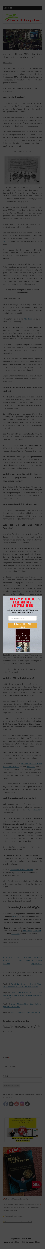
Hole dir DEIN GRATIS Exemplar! (23, 625)
